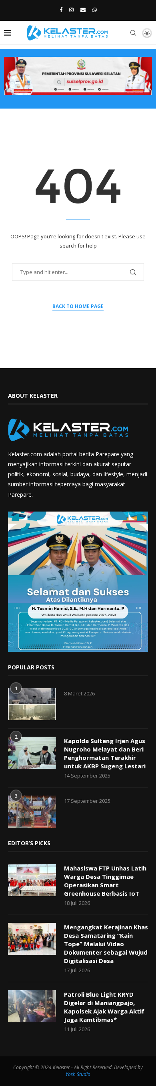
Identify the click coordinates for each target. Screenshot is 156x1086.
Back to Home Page (78, 306)
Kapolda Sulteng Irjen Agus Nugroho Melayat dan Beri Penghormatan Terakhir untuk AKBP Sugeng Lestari (105, 753)
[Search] (133, 32)
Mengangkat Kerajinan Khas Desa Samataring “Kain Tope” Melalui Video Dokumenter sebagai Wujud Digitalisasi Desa (106, 944)
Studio (83, 1074)
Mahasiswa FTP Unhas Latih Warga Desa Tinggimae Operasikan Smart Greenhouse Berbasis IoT (105, 880)
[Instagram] (71, 9)
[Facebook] (61, 9)
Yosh (71, 1074)
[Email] (83, 9)
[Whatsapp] (94, 9)
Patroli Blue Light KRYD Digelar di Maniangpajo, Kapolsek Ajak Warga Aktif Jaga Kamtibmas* (104, 1007)
